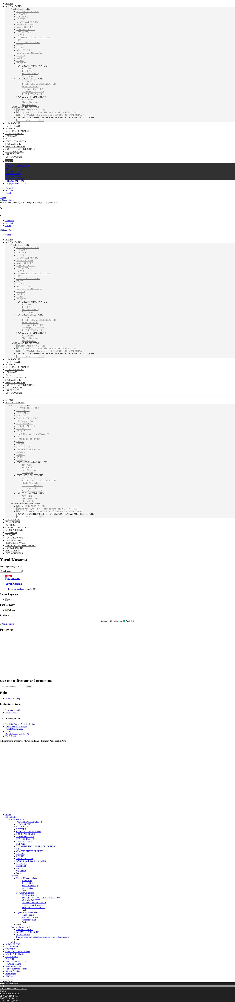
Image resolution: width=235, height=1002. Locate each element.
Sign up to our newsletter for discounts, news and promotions (42, 937)
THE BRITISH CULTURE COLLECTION (35, 846)
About (8, 814)
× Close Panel (6, 981)
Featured (14, 876)
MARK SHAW (23, 934)
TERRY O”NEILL (24, 929)
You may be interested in (21, 927)
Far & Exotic (11, 736)
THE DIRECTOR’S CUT (33, 907)
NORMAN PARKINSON (27, 932)
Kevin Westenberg (16, 589)
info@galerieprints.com (15, 183)
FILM (8, 731)
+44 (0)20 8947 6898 (14, 181)
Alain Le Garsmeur (30, 917)
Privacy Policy (11, 712)
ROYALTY (21, 863)
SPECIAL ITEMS (24, 841)
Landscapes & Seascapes (16, 726)
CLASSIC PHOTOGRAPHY (29, 851)
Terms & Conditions (14, 710)
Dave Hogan (27, 888)
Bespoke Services (13, 966)
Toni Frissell (27, 880)
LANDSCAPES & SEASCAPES (31, 861)
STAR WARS (22, 827)
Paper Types (10, 973)
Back (18, 873)
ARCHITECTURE (24, 858)
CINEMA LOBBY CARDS (28, 831)
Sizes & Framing (12, 698)
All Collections (11, 817)
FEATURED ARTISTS (26, 839)
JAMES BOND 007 (25, 836)
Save (10, 576)
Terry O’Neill (27, 883)
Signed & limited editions (16, 969)
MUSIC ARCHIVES (25, 834)
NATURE (20, 868)
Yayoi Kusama (13, 583)
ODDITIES (21, 871)
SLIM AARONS (23, 824)
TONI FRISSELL (13, 947)
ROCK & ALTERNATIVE (17, 734)
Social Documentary (14, 729)
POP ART (20, 844)
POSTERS (21, 829)
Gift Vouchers (11, 976)
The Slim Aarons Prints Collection (20, 724)
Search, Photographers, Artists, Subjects (17, 202)
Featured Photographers (26, 878)
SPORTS (20, 856)
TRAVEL (20, 853)
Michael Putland (29, 920)
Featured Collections (25, 893)
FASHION (21, 866)
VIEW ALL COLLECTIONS (29, 822)
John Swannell (28, 915)
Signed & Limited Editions (27, 912)
